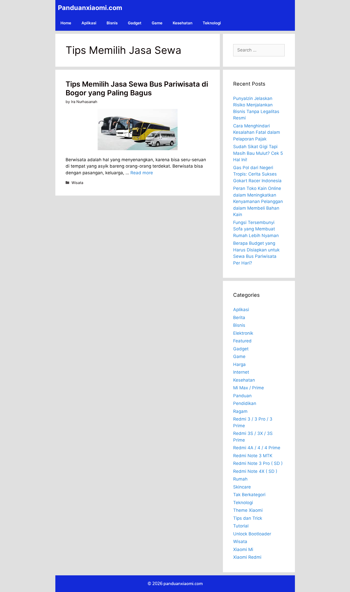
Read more (141, 172)
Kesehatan (182, 23)
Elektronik (243, 333)
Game (157, 23)
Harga (239, 364)
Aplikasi (88, 23)
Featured (242, 340)
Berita (239, 317)
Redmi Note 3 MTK (252, 455)
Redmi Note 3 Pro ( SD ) (258, 463)
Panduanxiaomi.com (90, 8)
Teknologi (212, 23)
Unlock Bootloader (252, 533)
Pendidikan (244, 403)
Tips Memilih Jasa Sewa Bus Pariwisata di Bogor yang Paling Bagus (137, 88)
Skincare (242, 486)
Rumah (240, 479)
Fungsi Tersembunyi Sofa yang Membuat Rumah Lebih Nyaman (256, 229)
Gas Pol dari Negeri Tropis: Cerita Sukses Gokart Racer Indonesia (257, 174)
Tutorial (241, 525)
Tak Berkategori (249, 494)
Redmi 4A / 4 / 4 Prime (256, 447)
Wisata (77, 182)
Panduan (242, 395)
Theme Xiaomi (248, 510)
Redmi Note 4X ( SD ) (255, 471)
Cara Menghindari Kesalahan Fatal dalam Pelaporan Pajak (256, 132)
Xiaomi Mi (243, 549)
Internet (241, 372)
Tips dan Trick (247, 518)
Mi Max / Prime (248, 387)
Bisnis (112, 23)
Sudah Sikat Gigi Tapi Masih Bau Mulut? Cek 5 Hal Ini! (258, 153)
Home (65, 23)
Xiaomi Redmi (247, 557)
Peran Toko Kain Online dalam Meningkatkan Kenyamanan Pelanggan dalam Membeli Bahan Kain (258, 201)
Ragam (240, 411)
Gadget (134, 23)
